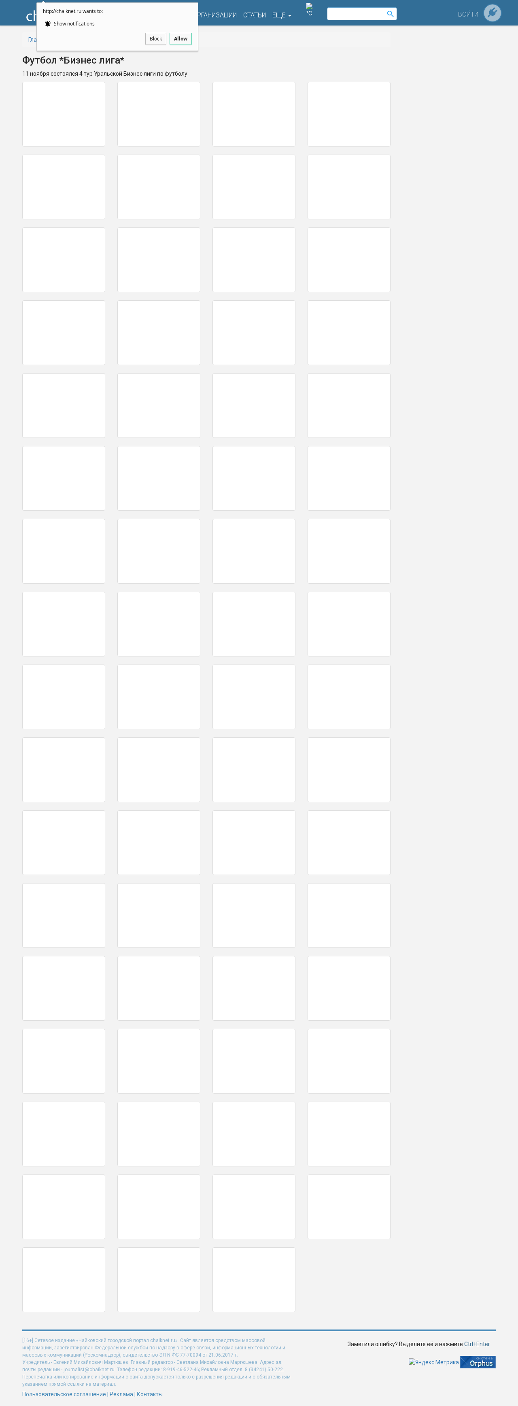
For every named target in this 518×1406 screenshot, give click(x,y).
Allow (180, 38)
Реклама (121, 1394)
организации (215, 15)
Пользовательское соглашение (64, 1394)
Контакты (150, 1394)
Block (156, 38)
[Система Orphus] (478, 1362)
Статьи (254, 15)
